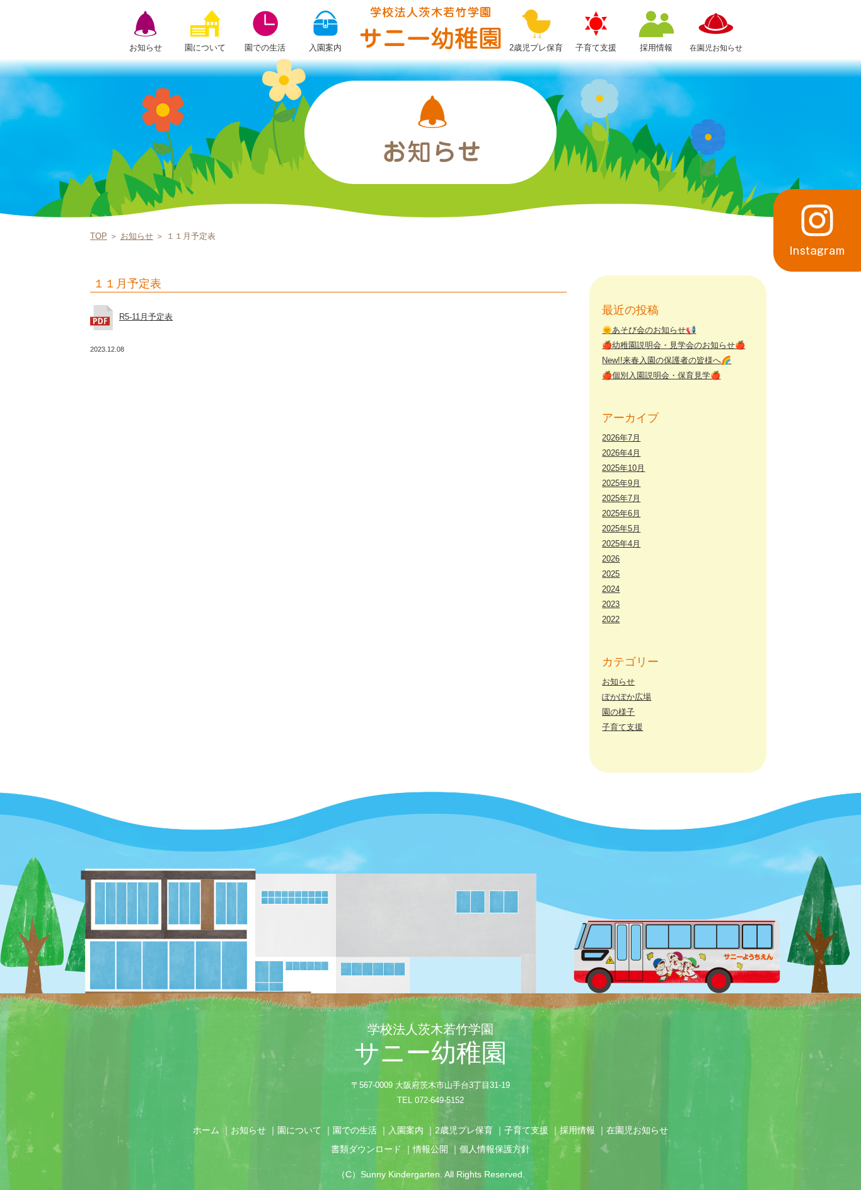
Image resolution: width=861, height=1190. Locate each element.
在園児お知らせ (637, 1130)
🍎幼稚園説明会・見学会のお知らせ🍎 (673, 345)
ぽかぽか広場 (626, 697)
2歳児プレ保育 (464, 1130)
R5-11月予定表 (146, 316)
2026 (611, 558)
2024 (611, 589)
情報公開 (430, 1149)
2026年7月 (621, 437)
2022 (611, 619)
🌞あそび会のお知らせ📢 (649, 330)
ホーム (206, 1130)
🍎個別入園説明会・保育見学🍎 (661, 375)
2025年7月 (621, 498)
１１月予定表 (127, 283)
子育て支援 (622, 727)
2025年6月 (621, 513)
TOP (98, 236)
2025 (611, 574)
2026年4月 (621, 453)
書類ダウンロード (366, 1149)
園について (299, 1130)
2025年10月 (623, 468)
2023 (611, 604)
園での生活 (355, 1130)
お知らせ (136, 236)
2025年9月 (621, 483)
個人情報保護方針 (494, 1149)
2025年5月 (621, 528)
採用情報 (577, 1130)
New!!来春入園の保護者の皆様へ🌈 (666, 360)
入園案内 (406, 1130)
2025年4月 (621, 543)
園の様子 (618, 712)
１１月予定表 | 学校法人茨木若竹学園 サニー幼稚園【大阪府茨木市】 (430, 27)
